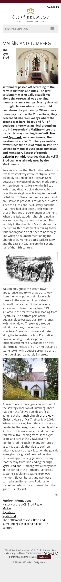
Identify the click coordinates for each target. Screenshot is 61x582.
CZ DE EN (53, 6)
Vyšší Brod (49, 133)
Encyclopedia (16, 29)
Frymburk (15, 137)
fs (56, 495)
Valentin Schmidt (14, 156)
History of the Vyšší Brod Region (23, 504)
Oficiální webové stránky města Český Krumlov (28, 550)
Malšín (35, 129)
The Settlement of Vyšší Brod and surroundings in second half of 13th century (25, 524)
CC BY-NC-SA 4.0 (35, 553)
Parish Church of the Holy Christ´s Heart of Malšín (28, 417)
